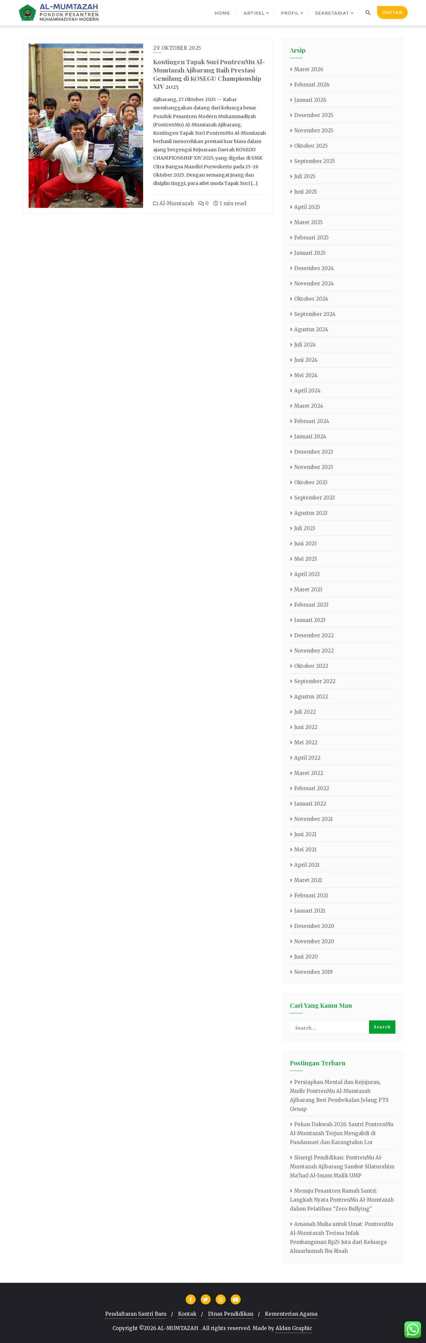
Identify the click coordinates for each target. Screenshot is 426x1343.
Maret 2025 (308, 222)
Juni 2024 (306, 360)
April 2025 (307, 207)
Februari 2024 (311, 421)
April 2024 (307, 390)
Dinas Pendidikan (230, 1314)
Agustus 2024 (311, 329)
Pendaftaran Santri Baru (135, 1314)
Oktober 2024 (311, 299)
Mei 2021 (305, 849)
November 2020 (314, 941)
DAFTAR (392, 12)
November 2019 (313, 972)
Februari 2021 (311, 895)
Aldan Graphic (294, 1328)
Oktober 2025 (311, 146)
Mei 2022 (306, 742)
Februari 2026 (311, 84)
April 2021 (307, 865)
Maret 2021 (308, 880)
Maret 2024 (308, 406)
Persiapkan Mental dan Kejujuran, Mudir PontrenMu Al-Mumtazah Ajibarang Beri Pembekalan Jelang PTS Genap (339, 1095)
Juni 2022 (306, 727)
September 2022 (314, 681)
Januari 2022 (310, 804)
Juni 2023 (305, 543)
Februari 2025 (311, 237)
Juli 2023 (304, 528)
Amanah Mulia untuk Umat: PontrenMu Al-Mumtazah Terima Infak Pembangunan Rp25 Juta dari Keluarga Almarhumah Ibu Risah (341, 1237)
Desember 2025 (313, 115)
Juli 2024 (305, 345)
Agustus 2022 (311, 696)
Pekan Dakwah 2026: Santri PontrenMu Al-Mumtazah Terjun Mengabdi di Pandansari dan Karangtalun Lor (341, 1133)
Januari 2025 (310, 253)
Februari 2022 (311, 788)
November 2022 (314, 651)
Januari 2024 (310, 436)
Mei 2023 (305, 559)
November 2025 (313, 130)
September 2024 (314, 314)
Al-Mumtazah (176, 203)
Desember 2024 (314, 268)
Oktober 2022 (311, 666)
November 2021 (313, 819)
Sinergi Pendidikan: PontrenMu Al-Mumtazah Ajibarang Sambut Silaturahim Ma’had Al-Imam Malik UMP (342, 1166)
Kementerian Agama (291, 1314)
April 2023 (307, 574)
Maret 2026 (308, 69)
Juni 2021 (305, 834)
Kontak (187, 1314)
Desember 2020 (314, 926)
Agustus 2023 (310, 513)
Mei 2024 (306, 375)
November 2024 (314, 283)
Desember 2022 (314, 635)
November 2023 (313, 467)
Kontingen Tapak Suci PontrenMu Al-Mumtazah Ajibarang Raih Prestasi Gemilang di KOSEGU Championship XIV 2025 (209, 73)
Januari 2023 (309, 620)
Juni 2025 (305, 192)
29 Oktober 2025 (177, 48)
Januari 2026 (310, 100)
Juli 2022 (305, 712)
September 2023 (314, 498)
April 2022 (307, 758)
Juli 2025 (305, 176)
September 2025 (314, 161)
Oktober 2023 (310, 482)
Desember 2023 (313, 452)
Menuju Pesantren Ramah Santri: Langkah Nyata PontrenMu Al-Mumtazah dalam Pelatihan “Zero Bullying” (342, 1200)
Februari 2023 (311, 605)
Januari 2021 (309, 911)
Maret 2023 (308, 589)
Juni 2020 (306, 957)
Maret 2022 (308, 773)
